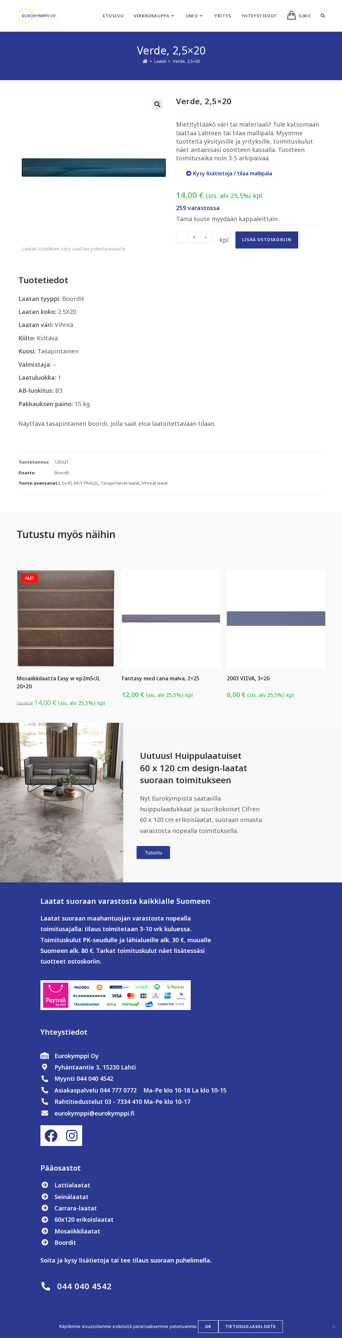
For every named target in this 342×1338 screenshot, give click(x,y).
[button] (157, 104)
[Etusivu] (145, 61)
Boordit (61, 473)
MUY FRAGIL (86, 483)
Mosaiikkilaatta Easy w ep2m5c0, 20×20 (58, 682)
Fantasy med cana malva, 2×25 (160, 678)
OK (208, 1326)
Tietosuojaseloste (250, 1326)
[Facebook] (50, 1135)
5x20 (66, 483)
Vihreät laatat (155, 483)
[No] (333, 1326)
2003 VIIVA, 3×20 (248, 678)
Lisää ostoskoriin (267, 239)
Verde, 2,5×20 (186, 61)
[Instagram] (71, 1135)
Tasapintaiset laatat (120, 483)
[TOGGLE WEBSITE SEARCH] (323, 15)
